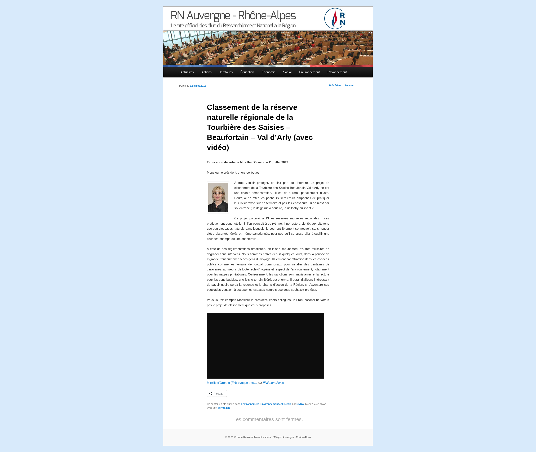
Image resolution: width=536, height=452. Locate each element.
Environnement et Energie (275, 404)
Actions (206, 72)
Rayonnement (337, 72)
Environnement (309, 72)
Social (287, 72)
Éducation (247, 72)
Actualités (187, 72)
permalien (224, 407)
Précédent (333, 85)
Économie (269, 72)
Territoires (226, 72)
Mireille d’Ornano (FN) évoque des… (232, 382)
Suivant (351, 85)
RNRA (300, 404)
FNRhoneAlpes (273, 382)
